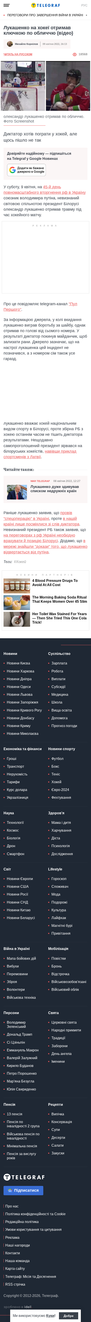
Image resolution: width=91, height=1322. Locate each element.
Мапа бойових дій (21, 958)
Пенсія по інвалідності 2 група (23, 1124)
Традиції (58, 1038)
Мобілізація (58, 949)
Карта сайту (15, 1268)
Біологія (13, 838)
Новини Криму (18, 726)
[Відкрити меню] (6, 5)
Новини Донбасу (20, 718)
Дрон (11, 846)
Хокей (56, 782)
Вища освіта (61, 710)
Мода (55, 894)
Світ (7, 869)
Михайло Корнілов (26, 44)
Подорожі (59, 902)
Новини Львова (19, 694)
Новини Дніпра (19, 679)
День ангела (61, 1054)
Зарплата (59, 663)
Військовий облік (65, 989)
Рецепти (55, 1104)
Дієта (55, 838)
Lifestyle (55, 869)
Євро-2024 (60, 790)
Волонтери (16, 989)
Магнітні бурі (61, 926)
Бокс (55, 766)
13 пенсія (14, 1114)
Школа (56, 702)
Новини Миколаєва (22, 733)
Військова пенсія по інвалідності (23, 1136)
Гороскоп (58, 879)
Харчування (61, 830)
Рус (84, 5)
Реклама (12, 1237)
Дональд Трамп (19, 1034)
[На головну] (45, 5)
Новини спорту (61, 749)
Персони (11, 1013)
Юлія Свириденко (21, 1089)
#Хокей (20, 562)
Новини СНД (17, 902)
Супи (55, 1130)
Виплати (58, 679)
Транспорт (15, 766)
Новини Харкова (20, 671)
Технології (15, 823)
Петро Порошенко (22, 1073)
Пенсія (9, 1104)
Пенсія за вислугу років (21, 1156)
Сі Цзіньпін (16, 1042)
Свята (53, 1013)
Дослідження (62, 854)
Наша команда (17, 1261)
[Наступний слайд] (86, 15)
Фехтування (61, 797)
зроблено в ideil (18, 1307)
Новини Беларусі (21, 918)
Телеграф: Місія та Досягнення (30, 1276)
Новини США (18, 886)
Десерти (58, 1138)
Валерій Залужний (22, 1058)
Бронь (56, 966)
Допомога (59, 718)
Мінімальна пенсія (22, 1146)
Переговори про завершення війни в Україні (45, 15)
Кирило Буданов (20, 1066)
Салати (57, 1145)
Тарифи (13, 782)
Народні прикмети (66, 1030)
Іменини (58, 1061)
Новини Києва (18, 663)
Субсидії (58, 687)
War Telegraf (40, 481)
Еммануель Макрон (23, 1050)
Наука (9, 813)
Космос (13, 830)
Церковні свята (64, 1022)
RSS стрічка (15, 1284)
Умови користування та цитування (33, 1229)
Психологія (60, 846)
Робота (57, 671)
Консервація (61, 1122)
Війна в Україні (17, 949)
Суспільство (59, 654)
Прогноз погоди (64, 726)
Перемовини (17, 974)
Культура (58, 910)
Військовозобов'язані (68, 982)
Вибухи (13, 966)
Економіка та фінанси (23, 749)
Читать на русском (18, 54)
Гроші (11, 759)
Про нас (12, 1206)
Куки (50, 1316)
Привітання (60, 933)
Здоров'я (56, 813)
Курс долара (17, 790)
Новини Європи (20, 879)
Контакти (12, 1253)
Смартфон (15, 854)
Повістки (58, 958)
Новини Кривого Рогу (24, 710)
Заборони (59, 1046)
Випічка (57, 1114)
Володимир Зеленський (16, 1025)
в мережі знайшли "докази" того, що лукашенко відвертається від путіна (45, 546)
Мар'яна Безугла (20, 1081)
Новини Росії (17, 894)
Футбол (57, 759)
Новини (10, 654)
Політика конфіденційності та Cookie (35, 1214)
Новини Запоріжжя (22, 702)
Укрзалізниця (17, 797)
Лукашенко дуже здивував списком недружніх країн (54, 489)
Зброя (12, 982)
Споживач (59, 886)
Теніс (55, 774)
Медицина (59, 694)
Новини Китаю (18, 910)
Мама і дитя (61, 823)
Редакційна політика (22, 1222)
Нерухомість (17, 774)
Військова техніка (21, 997)
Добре (69, 1316)
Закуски (57, 1153)
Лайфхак (58, 918)
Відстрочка (60, 974)
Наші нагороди (17, 1245)
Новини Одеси (19, 687)
